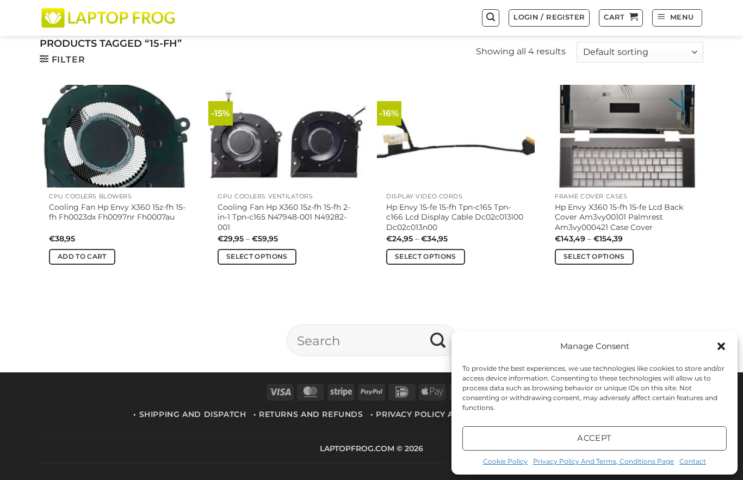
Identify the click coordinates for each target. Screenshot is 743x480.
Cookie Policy (505, 461)
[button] (721, 346)
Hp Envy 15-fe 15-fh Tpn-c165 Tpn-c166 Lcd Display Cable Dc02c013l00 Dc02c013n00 (454, 217)
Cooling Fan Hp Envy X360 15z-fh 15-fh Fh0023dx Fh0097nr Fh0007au (117, 212)
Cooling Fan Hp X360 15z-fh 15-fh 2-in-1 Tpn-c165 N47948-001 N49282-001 (284, 217)
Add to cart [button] (82, 256)
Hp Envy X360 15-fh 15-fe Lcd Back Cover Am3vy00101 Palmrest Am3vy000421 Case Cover (619, 217)
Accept (594, 438)
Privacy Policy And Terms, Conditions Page (603, 461)
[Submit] (438, 340)
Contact (692, 461)
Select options (257, 256)
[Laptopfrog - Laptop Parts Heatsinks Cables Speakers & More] (109, 18)
